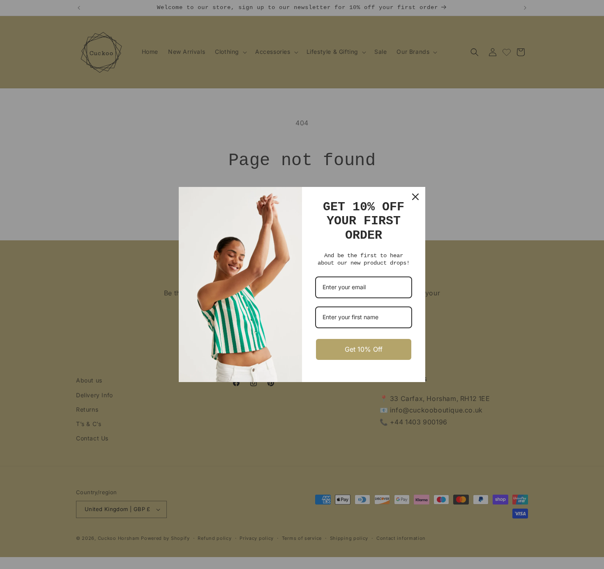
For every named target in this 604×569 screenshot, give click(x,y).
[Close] (415, 197)
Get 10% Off (364, 349)
